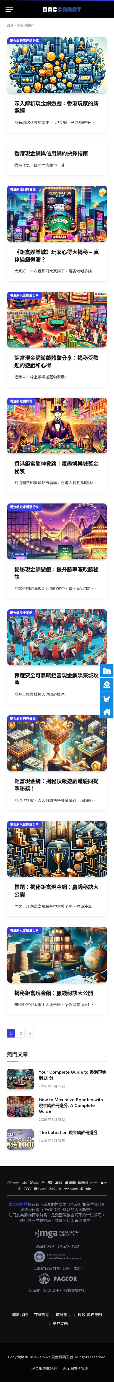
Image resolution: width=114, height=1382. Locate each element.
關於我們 (20, 1314)
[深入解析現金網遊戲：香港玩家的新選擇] (57, 65)
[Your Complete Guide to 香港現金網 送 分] (20, 1079)
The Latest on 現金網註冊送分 (68, 1132)
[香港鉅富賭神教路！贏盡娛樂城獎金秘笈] (57, 426)
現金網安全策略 (21, 613)
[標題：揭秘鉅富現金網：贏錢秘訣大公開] (57, 849)
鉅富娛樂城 (18, 1204)
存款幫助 (42, 1314)
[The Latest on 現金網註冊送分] (20, 1139)
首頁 (10, 25)
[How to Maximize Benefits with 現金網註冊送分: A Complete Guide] (20, 1106)
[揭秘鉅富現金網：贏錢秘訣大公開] (57, 955)
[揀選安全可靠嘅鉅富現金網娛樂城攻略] (57, 637)
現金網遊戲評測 (21, 401)
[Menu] (9, 10)
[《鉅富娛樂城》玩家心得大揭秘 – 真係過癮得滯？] (57, 214)
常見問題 (60, 1323)
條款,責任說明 (90, 1314)
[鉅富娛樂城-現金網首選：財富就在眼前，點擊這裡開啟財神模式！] (62, 10)
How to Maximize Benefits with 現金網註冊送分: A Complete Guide (71, 1105)
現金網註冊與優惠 (23, 189)
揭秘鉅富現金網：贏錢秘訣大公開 (53, 993)
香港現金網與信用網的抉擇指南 (51, 153)
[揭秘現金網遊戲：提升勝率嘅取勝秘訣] (57, 531)
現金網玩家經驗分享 (24, 41)
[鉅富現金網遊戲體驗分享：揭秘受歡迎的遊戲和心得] (57, 320)
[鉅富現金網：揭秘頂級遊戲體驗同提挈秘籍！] (57, 743)
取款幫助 (63, 1314)
